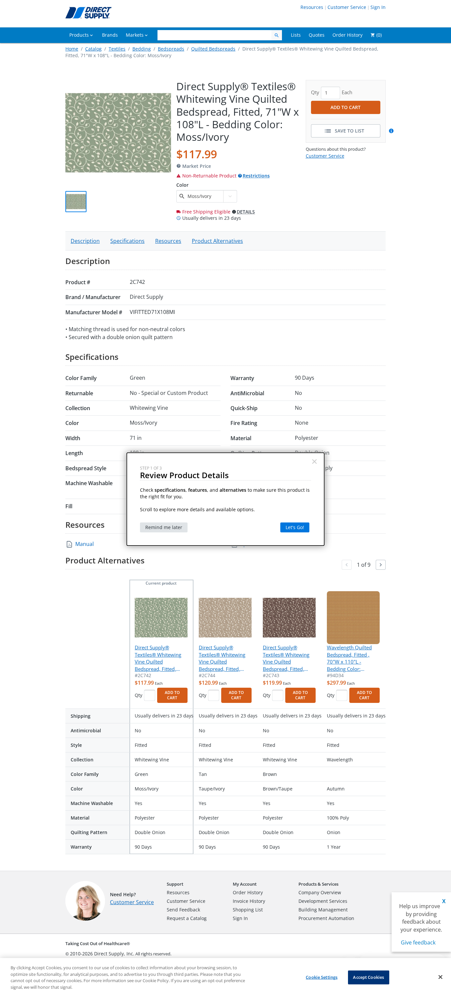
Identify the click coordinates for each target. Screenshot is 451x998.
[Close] (440, 977)
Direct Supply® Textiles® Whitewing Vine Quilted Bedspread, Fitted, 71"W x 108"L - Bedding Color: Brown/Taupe (286, 658)
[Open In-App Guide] (392, 131)
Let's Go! (295, 527)
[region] (225, 978)
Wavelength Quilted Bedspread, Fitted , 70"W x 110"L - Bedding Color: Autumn (349, 658)
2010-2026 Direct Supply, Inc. (102, 953)
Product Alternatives (217, 241)
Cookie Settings (321, 977)
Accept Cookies (368, 977)
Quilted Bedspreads (213, 49)
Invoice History (249, 901)
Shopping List (248, 909)
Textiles (117, 49)
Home (71, 49)
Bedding (141, 49)
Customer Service (347, 7)
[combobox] (205, 196)
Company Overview (319, 892)
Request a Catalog (187, 918)
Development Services (322, 901)
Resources (311, 7)
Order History (248, 892)
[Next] (381, 565)
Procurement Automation (326, 918)
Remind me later (163, 527)
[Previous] (347, 565)
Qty (138, 695)
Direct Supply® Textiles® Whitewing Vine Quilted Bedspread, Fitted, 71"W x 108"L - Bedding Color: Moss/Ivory (158, 658)
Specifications (127, 241)
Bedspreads (171, 49)
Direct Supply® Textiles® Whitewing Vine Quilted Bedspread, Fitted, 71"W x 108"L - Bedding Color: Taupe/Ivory (222, 658)
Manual (84, 544)
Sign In (378, 7)
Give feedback (418, 942)
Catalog (93, 49)
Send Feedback (183, 909)
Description (85, 241)
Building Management (323, 909)
